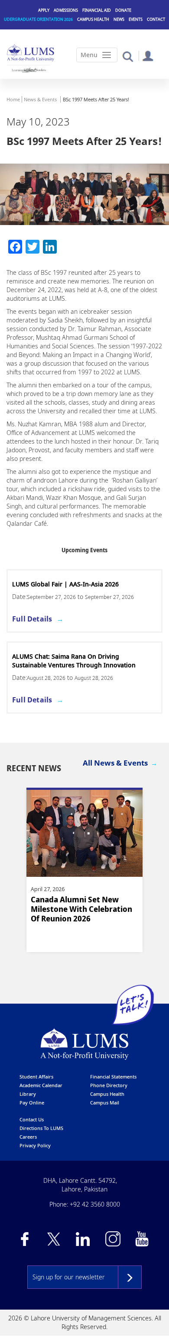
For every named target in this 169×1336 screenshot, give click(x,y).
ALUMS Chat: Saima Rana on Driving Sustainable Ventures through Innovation (74, 660)
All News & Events (115, 763)
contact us (32, 1119)
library (28, 1094)
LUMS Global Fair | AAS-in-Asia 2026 (65, 584)
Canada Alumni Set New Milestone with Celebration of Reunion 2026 (81, 909)
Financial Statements (113, 1076)
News (119, 19)
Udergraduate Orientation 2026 (38, 19)
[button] (127, 56)
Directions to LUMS (41, 1128)
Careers (28, 1136)
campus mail (104, 1102)
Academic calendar (41, 1085)
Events (136, 19)
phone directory (108, 1085)
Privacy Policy (35, 1145)
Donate (123, 10)
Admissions (66, 10)
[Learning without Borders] (28, 70)
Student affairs (36, 1076)
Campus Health (93, 19)
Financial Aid (96, 10)
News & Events (40, 99)
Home (13, 99)
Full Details (32, 619)
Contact (156, 19)
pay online (32, 1102)
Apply (43, 10)
